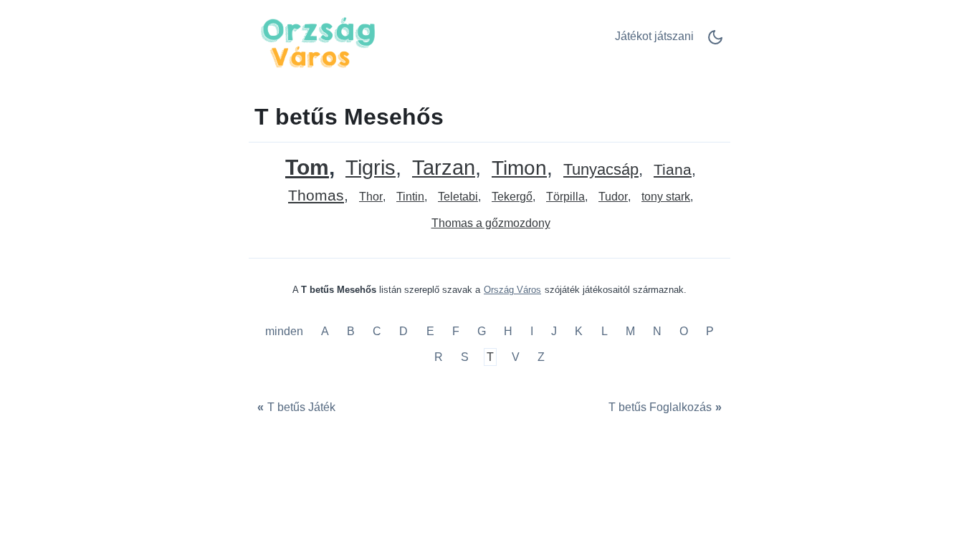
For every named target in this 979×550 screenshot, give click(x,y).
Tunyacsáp (601, 170)
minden (285, 332)
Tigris (370, 167)
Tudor (613, 196)
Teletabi (458, 196)
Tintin (410, 196)
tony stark (665, 196)
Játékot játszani (654, 36)
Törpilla (565, 196)
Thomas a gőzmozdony (490, 223)
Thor (371, 196)
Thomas (316, 195)
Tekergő (512, 196)
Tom (307, 167)
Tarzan (443, 167)
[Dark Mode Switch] (715, 42)
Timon (519, 168)
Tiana (673, 170)
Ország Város (512, 289)
